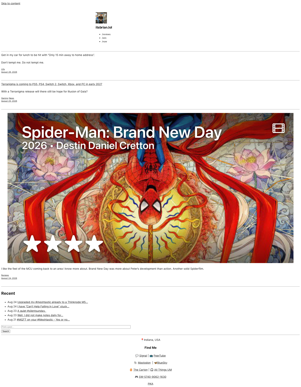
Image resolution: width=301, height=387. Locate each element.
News (11, 98)
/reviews (106, 34)
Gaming (4, 98)
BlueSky (162, 362)
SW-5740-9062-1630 (152, 376)
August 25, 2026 (9, 101)
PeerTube (160, 355)
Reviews (5, 275)
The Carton (140, 369)
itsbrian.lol (104, 27)
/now (104, 41)
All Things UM (163, 369)
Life (3, 69)
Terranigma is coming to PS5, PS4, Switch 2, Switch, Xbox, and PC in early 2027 (51, 84)
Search (6, 331)
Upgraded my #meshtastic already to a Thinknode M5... (52, 302)
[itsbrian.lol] (101, 22)
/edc (104, 38)
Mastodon (144, 362)
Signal (143, 355)
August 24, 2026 (9, 278)
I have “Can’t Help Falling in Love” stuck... (43, 306)
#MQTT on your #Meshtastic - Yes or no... (43, 319)
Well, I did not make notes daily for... (40, 315)
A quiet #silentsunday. (31, 310)
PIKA (150, 383)
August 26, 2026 (9, 72)
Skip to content (10, 3)
